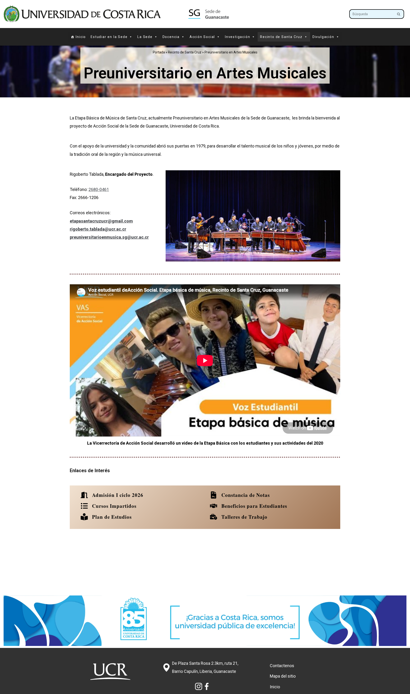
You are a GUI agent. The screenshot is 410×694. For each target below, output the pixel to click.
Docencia (171, 37)
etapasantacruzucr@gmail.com (101, 221)
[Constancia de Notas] (239, 495)
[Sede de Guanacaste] (121, 14)
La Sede (145, 37)
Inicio (81, 37)
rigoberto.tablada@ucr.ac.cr (98, 229)
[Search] (398, 14)
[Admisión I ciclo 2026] (111, 495)
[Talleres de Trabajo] (238, 517)
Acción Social (202, 37)
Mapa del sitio (283, 676)
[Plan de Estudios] (106, 517)
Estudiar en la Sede (109, 37)
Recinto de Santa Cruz (184, 52)
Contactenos (282, 665)
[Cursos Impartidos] (108, 506)
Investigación (237, 37)
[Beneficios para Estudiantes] (248, 506)
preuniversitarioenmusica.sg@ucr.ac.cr (109, 237)
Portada (159, 52)
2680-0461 (99, 189)
